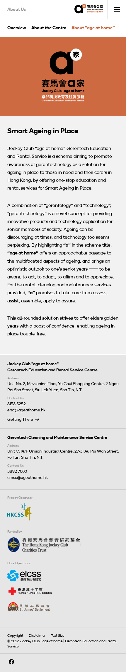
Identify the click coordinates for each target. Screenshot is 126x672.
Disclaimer (37, 635)
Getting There (20, 419)
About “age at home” (93, 27)
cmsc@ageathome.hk (27, 477)
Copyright (15, 635)
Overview (16, 27)
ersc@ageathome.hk (26, 410)
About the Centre (48, 27)
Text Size (57, 635)
